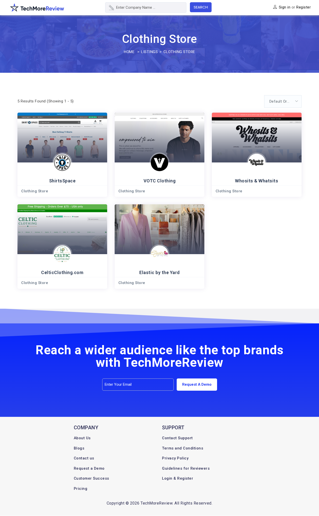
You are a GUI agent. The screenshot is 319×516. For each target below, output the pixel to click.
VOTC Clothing (160, 180)
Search (201, 7)
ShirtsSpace (62, 180)
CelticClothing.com (62, 272)
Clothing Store (34, 191)
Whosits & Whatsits (256, 180)
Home (129, 52)
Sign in (285, 7)
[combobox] (283, 101)
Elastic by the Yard (159, 272)
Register (303, 7)
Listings (149, 52)
